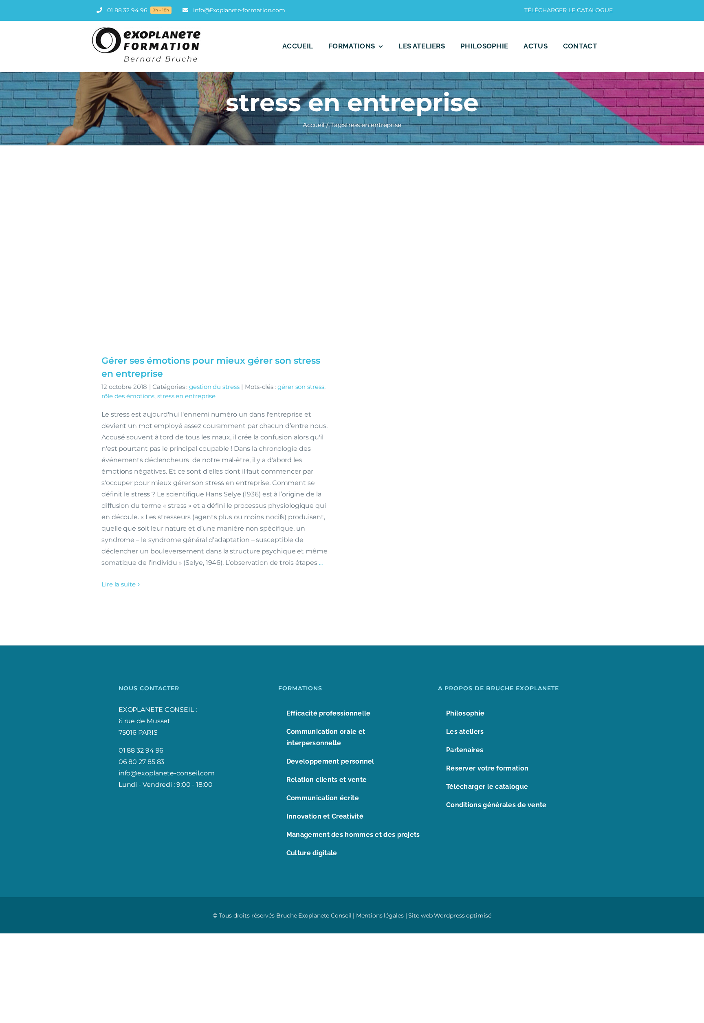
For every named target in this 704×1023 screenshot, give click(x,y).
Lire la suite (118, 584)
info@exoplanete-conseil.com (167, 773)
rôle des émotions (127, 396)
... (321, 562)
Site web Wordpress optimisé (449, 915)
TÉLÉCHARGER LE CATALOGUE (568, 10)
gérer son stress (300, 387)
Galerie (218, 258)
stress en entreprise (186, 396)
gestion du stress (214, 387)
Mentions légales (379, 915)
